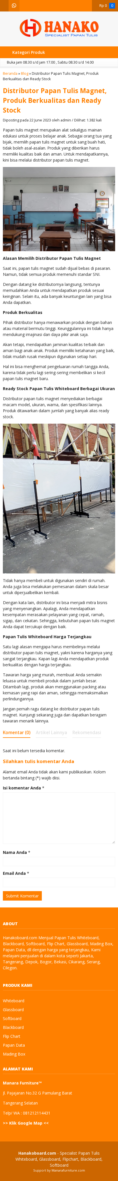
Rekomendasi (86, 733)
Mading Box (14, 1054)
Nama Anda (15, 852)
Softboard (12, 1018)
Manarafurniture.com (68, 1170)
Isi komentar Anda (22, 788)
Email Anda (14, 873)
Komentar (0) (16, 733)
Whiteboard (13, 1000)
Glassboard (13, 1009)
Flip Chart (11, 1036)
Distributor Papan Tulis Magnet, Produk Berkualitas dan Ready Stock (55, 100)
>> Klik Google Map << (26, 1123)
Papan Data (14, 1045)
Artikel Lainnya (51, 733)
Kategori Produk (28, 52)
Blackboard (13, 1027)
